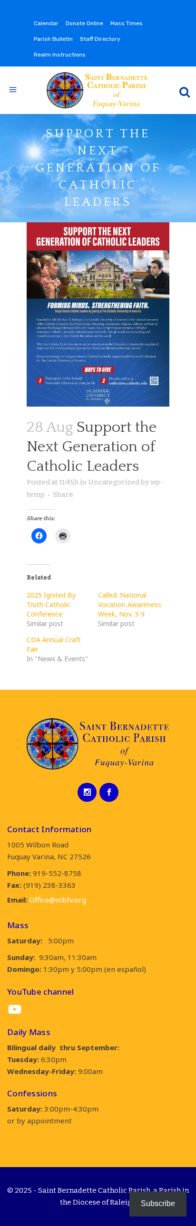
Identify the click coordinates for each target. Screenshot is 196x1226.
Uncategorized (113, 482)
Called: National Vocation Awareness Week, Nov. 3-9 (129, 604)
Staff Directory (100, 39)
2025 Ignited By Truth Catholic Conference (51, 604)
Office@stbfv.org (57, 899)
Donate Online (84, 23)
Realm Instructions (60, 54)
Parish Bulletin (53, 39)
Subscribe (158, 1203)
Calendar (46, 23)
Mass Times (126, 23)
